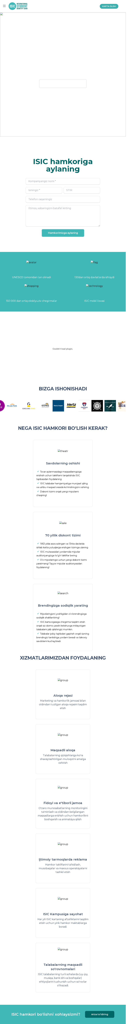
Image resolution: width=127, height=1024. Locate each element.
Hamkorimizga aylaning (63, 232)
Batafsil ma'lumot (63, 84)
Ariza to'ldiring (99, 1014)
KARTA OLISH (109, 6)
